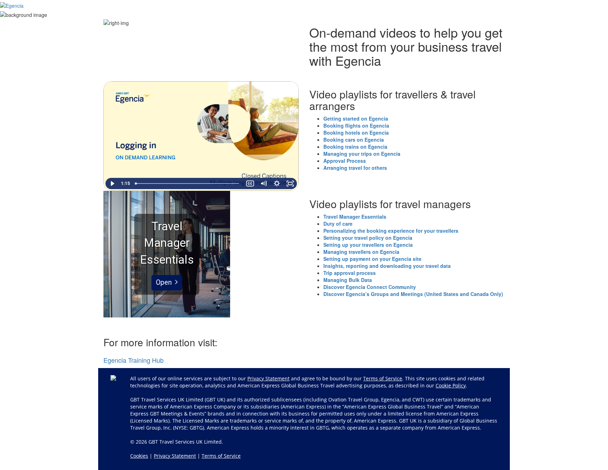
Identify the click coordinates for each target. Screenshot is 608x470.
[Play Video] (112, 183)
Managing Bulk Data (347, 279)
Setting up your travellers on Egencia (368, 244)
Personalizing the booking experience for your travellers (390, 230)
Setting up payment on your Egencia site (372, 258)
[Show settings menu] (276, 183)
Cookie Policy (451, 385)
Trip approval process (349, 272)
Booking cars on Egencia (353, 139)
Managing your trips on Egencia (361, 153)
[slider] (188, 183)
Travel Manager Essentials (354, 216)
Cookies (139, 455)
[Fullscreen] (290, 183)
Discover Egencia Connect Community (369, 286)
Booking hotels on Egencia (356, 132)
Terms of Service (382, 378)
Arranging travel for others (355, 167)
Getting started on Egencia (355, 118)
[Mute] (263, 183)
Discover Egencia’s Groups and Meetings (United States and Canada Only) (413, 293)
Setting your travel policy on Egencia (367, 237)
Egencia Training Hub (133, 360)
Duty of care (338, 223)
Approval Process (344, 160)
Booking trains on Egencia (355, 146)
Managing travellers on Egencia (361, 251)
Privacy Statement (268, 378)
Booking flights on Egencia (356, 125)
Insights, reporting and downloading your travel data (387, 265)
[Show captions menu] (249, 183)
